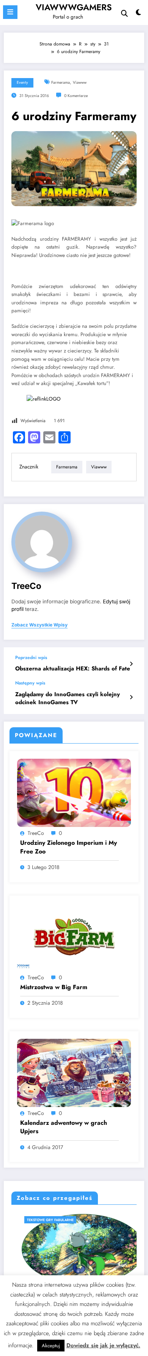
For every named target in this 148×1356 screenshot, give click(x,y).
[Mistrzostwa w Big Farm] (74, 936)
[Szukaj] (124, 13)
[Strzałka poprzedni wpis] (131, 664)
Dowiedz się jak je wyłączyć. (103, 1345)
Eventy (22, 82)
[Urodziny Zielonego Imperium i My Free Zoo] (74, 792)
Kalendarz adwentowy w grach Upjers (63, 1127)
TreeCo (26, 586)
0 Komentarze (76, 96)
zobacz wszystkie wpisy (39, 625)
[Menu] (10, 12)
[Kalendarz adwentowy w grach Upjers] (74, 1072)
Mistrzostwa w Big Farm (53, 987)
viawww (80, 82)
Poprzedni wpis (31, 657)
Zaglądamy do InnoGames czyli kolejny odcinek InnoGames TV (67, 698)
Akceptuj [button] (51, 1345)
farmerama (60, 82)
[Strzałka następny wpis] (131, 697)
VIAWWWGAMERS (74, 7)
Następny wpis (30, 683)
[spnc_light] (138, 14)
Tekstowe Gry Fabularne (41, 1219)
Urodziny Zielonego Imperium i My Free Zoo (68, 847)
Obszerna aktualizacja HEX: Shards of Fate (72, 669)
